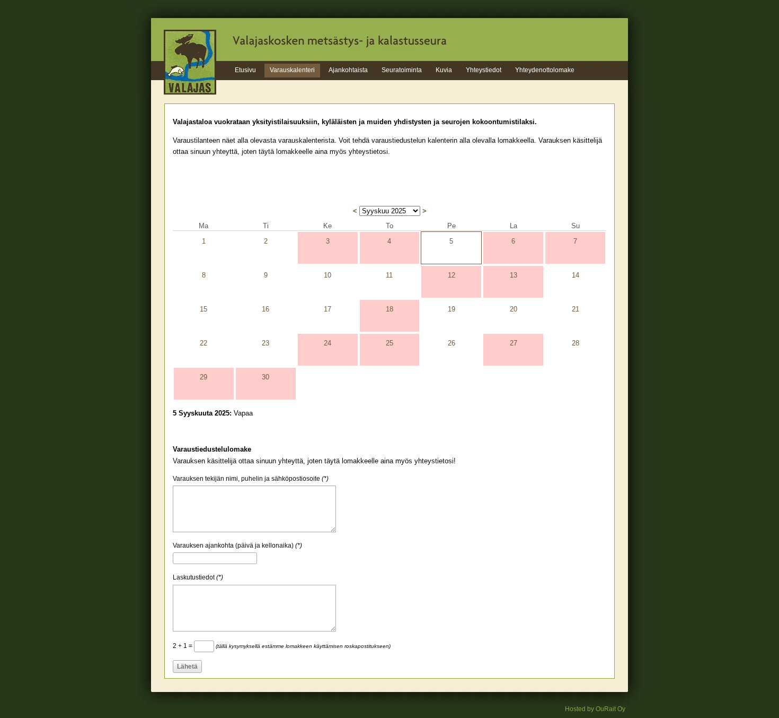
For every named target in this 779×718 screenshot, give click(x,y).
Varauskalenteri (292, 70)
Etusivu (245, 70)
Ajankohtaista (348, 70)
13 (513, 275)
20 (513, 309)
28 (575, 343)
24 (327, 343)
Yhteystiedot (483, 70)
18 (389, 309)
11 (389, 275)
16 (265, 309)
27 (513, 343)
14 (575, 275)
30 (265, 377)
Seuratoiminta (402, 70)
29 (203, 377)
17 (327, 309)
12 (451, 275)
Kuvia (444, 70)
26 (451, 343)
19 (451, 309)
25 (389, 343)
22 (203, 343)
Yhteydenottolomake (544, 70)
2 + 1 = (282, 646)
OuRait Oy (610, 709)
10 (327, 275)
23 (265, 343)
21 (575, 309)
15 (203, 309)
